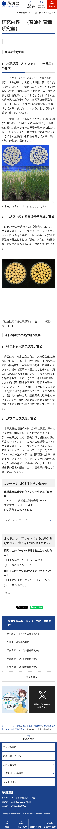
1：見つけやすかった (20, 579)
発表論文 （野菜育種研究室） (22, 659)
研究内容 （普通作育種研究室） (23, 650)
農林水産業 (27, 726)
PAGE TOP (28, 739)
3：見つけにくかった (20, 585)
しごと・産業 (15, 726)
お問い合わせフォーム (17, 520)
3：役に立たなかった (20, 565)
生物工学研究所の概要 (18, 642)
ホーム (4, 726)
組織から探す (50, 827)
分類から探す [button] (21, 827)
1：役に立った (16, 559)
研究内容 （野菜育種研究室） (22, 667)
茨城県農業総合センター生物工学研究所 (29, 623)
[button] (41, 4)
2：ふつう (37, 559)
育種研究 (38, 726)
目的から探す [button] (35, 827)
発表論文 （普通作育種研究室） (23, 633)
